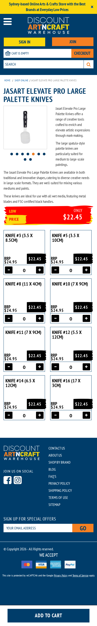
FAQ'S (52, 476)
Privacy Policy (61, 575)
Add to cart (48, 615)
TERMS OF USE (58, 497)
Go (83, 528)
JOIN (72, 41)
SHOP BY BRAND (59, 462)
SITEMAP (54, 504)
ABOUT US (55, 455)
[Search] (88, 64)
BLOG (52, 469)
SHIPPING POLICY (60, 490)
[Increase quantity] (40, 270)
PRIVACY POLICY (59, 483)
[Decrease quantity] (8, 270)
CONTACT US (56, 448)
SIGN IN (24, 42)
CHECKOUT (82, 53)
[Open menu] (8, 21)
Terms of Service (81, 575)
